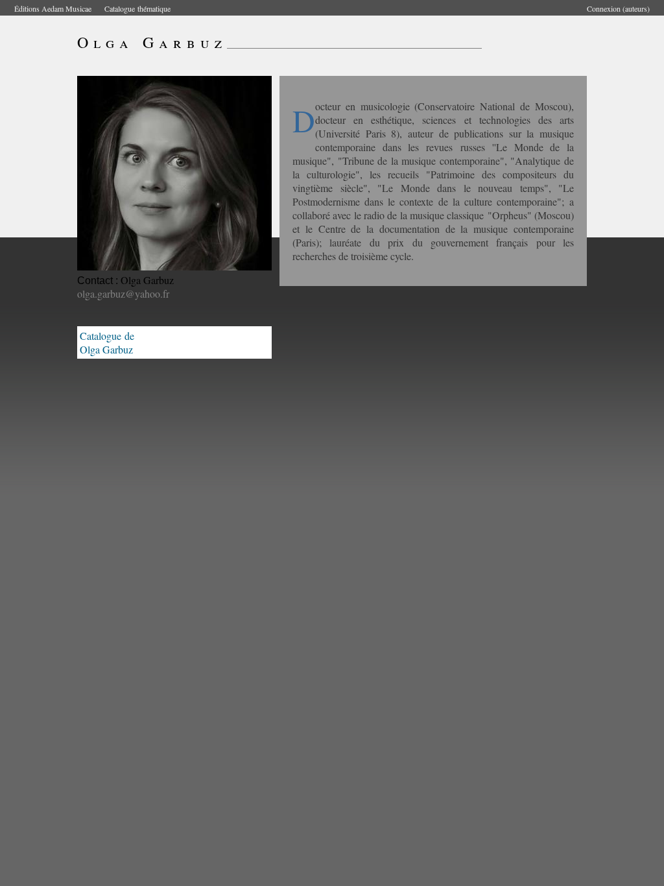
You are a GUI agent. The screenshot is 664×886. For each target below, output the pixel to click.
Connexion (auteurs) (618, 8)
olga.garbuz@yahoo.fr (123, 293)
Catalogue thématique (137, 8)
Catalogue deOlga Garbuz (107, 342)
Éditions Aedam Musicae (52, 8)
